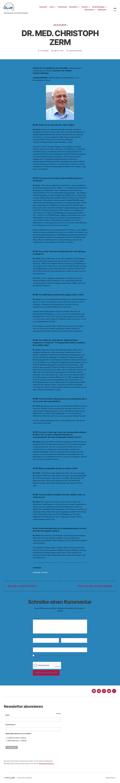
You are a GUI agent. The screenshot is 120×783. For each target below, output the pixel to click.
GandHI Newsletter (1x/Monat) (16, 738)
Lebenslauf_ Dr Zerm (40, 572)
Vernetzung (62, 7)
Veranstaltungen (98, 7)
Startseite (43, 7)
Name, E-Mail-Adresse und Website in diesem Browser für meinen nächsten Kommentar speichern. (59, 656)
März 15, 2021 (59, 51)
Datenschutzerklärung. (46, 763)
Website (35, 646)
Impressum (102, 10)
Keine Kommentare (75, 51)
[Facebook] (94, 691)
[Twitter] (99, 691)
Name (35, 637)
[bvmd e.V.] (114, 691)
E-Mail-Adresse (66, 637)
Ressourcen (89, 10)
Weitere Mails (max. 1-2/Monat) (16, 741)
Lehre (51, 7)
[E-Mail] (109, 691)
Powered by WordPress (24, 778)
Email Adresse (11, 725)
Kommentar (37, 618)
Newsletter (73, 7)
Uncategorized (60, 25)
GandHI (45, 51)
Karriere (85, 7)
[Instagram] (104, 691)
